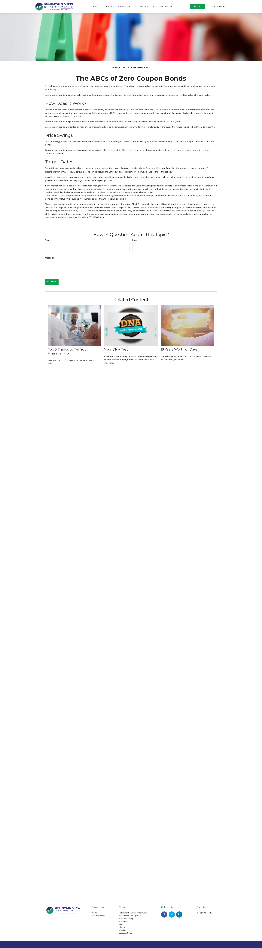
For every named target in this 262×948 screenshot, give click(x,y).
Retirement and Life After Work (133, 913)
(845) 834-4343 (204, 913)
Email (134, 239)
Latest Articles (125, 933)
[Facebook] (164, 914)
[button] (96, 6)
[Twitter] (172, 914)
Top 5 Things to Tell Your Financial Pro (68, 351)
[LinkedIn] (179, 914)
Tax (120, 924)
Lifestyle (122, 930)
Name (48, 239)
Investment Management (130, 915)
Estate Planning (126, 918)
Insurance (123, 921)
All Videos (96, 913)
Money (122, 927)
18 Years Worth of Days (179, 349)
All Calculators (98, 915)
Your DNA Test (116, 349)
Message (49, 257)
